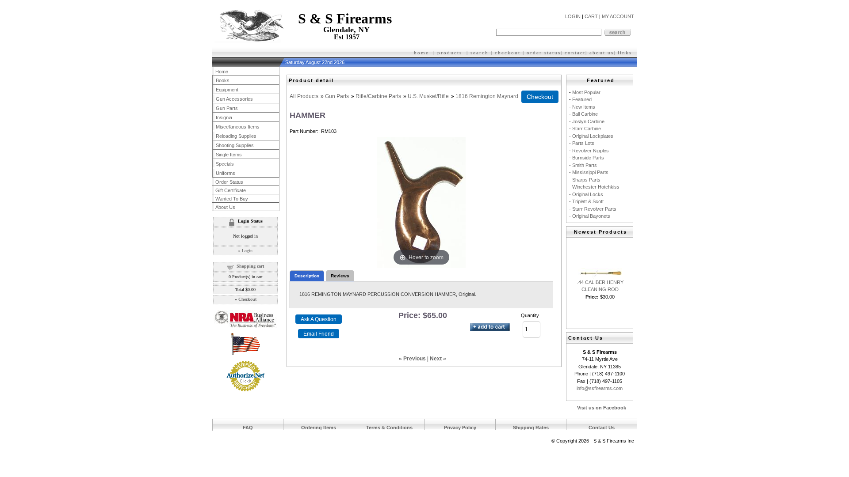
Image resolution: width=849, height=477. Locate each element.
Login (247, 250)
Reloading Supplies (236, 136)
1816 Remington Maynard (486, 96)
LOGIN (573, 16)
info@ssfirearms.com (600, 388)
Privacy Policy (460, 427)
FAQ (248, 427)
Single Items (229, 154)
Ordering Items (318, 427)
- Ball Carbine (583, 114)
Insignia (224, 117)
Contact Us (602, 427)
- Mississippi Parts (588, 172)
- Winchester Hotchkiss (594, 186)
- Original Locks (586, 194)
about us (601, 52)
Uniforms (225, 173)
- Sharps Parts (584, 179)
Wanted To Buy (231, 198)
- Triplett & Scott (586, 201)
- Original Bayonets (589, 216)
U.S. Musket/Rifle (428, 96)
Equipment (227, 89)
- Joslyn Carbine (586, 121)
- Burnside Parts (586, 157)
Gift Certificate (230, 190)
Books (222, 80)
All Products (304, 96)
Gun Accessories (234, 99)
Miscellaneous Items (238, 126)
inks (626, 52)
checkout (507, 52)
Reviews (340, 275)
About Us (225, 207)
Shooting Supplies (235, 145)
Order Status (229, 182)
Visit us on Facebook (601, 407)
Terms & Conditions (389, 427)
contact (575, 52)
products (449, 52)
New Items (583, 107)
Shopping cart (250, 266)
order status (544, 52)
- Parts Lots (581, 143)
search (479, 52)
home (421, 52)
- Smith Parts (583, 165)
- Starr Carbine (585, 128)
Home (221, 71)
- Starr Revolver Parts (592, 209)
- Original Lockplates (591, 136)
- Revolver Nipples (589, 150)
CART (591, 16)
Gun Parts (337, 96)
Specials (225, 164)
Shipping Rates (531, 427)
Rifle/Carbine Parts (378, 96)
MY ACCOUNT (618, 16)
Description (306, 275)
